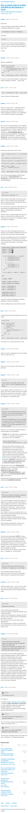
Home (2, 803)
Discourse (9, 809)
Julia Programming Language (8, 1)
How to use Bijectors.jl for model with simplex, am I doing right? (8, 769)
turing (10, 13)
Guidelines (14, 803)
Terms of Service (5, 805)
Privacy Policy (13, 805)
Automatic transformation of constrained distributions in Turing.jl (8, 760)
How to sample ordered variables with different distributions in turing (13, 7)
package (6, 13)
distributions (6, 755)
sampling (12, 755)
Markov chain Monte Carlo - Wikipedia (16, 701)
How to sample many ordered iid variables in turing (7, 750)
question (2, 13)
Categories (7, 803)
